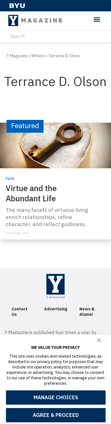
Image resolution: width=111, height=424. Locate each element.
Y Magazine (17, 55)
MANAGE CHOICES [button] (56, 397)
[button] (99, 340)
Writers (37, 55)
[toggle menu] (97, 20)
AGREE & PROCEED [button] (56, 415)
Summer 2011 (18, 232)
